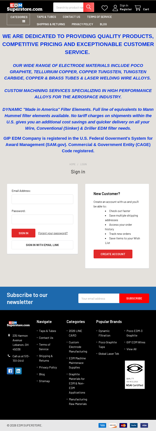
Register (126, 9)
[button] (136, 374)
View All (131, 349)
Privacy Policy (82, 24)
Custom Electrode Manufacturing (78, 346)
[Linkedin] (18, 371)
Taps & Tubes (46, 16)
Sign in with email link (42, 245)
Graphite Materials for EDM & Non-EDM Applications (77, 383)
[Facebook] (10, 371)
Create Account (113, 254)
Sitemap (44, 381)
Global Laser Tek (109, 353)
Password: (19, 211)
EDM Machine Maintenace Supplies (77, 362)
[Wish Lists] (105, 8)
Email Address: (21, 190)
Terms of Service (99, 16)
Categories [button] (18, 17)
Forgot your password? (53, 233)
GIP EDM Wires (136, 342)
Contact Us (71, 16)
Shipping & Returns (51, 24)
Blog (103, 24)
